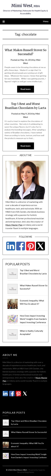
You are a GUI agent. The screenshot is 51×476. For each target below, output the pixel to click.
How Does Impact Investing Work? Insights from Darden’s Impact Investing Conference (33, 319)
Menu (45, 21)
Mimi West (25, 5)
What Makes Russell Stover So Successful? (29, 432)
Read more (26, 89)
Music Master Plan (13, 225)
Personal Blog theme (25, 472)
